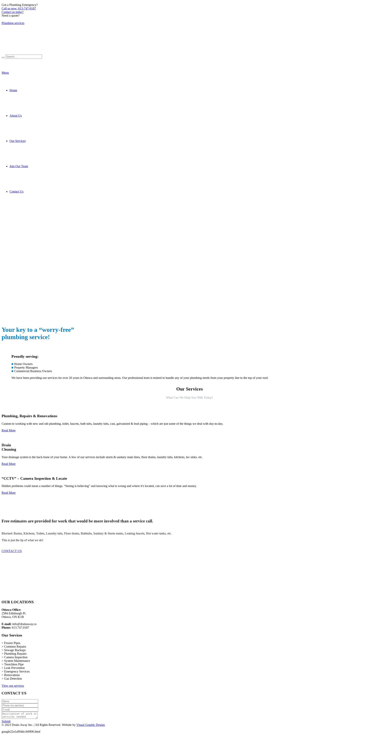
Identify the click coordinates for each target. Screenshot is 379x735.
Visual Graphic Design (90, 724)
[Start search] (3, 57)
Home (13, 90)
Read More (9, 430)
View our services (13, 685)
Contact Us (16, 191)
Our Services (17, 141)
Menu (5, 72)
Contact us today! (12, 12)
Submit (6, 721)
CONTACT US (12, 551)
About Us (15, 115)
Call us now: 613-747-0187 (19, 8)
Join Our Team (18, 166)
